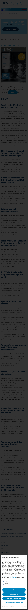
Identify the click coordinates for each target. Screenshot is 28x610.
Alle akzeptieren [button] (14, 594)
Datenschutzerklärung (7, 576)
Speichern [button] (14, 589)
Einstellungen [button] (13, 577)
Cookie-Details (5, 606)
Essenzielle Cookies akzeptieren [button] (14, 598)
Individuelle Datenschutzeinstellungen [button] (14, 602)
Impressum (23, 606)
